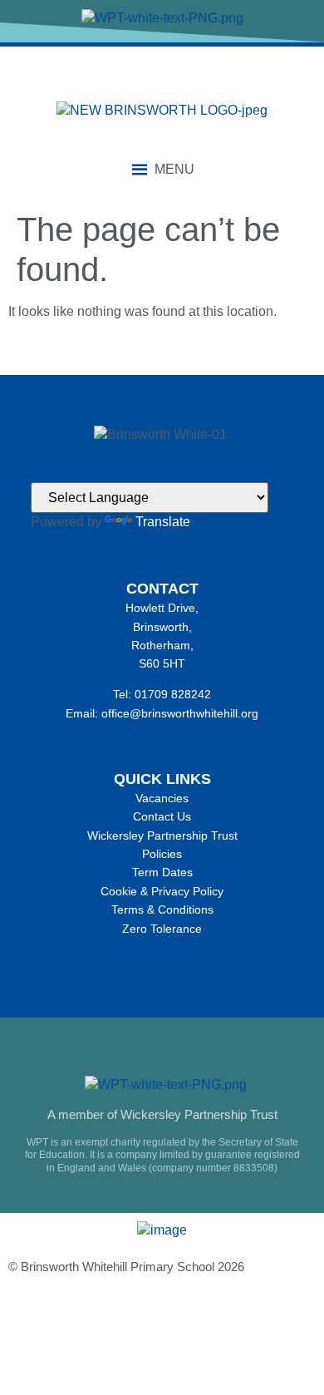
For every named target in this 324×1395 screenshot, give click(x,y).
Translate (162, 522)
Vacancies (162, 798)
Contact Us (162, 816)
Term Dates (162, 872)
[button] (174, 169)
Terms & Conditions (162, 909)
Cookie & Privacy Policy (162, 891)
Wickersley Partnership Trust (162, 835)
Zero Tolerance (162, 928)
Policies (162, 853)
